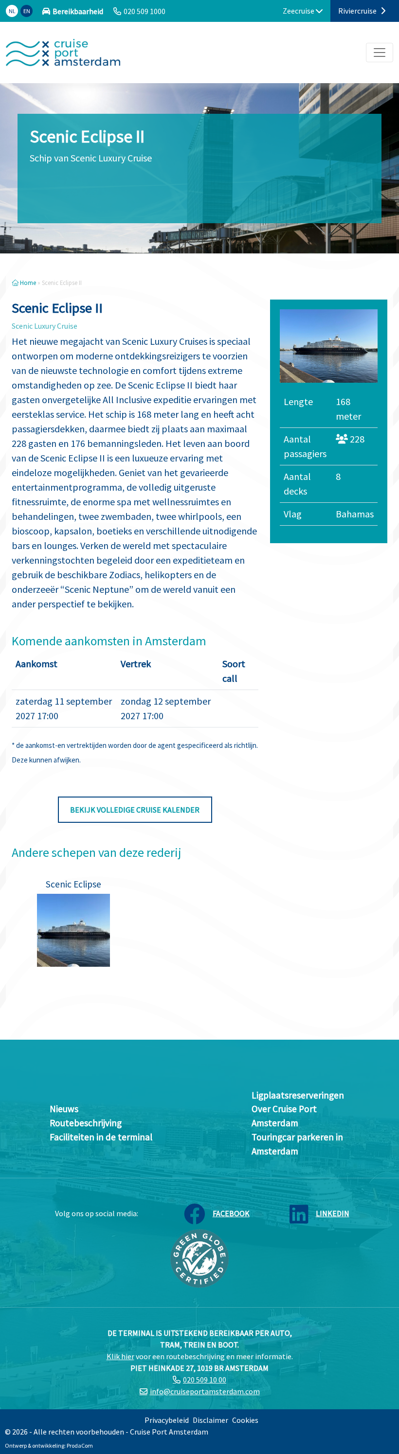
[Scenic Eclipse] (73, 930)
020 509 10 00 (204, 1379)
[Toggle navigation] (379, 52)
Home (27, 282)
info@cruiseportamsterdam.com (205, 1391)
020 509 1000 (144, 11)
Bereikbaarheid (78, 11)
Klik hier (120, 1356)
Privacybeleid (167, 1420)
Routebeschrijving (86, 1123)
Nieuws (64, 1109)
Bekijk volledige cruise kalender (135, 810)
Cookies (245, 1420)
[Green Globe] (199, 1257)
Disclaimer (210, 1420)
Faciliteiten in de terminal (101, 1137)
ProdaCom (80, 1445)
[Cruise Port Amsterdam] (63, 52)
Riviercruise (358, 11)
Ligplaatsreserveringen (298, 1095)
